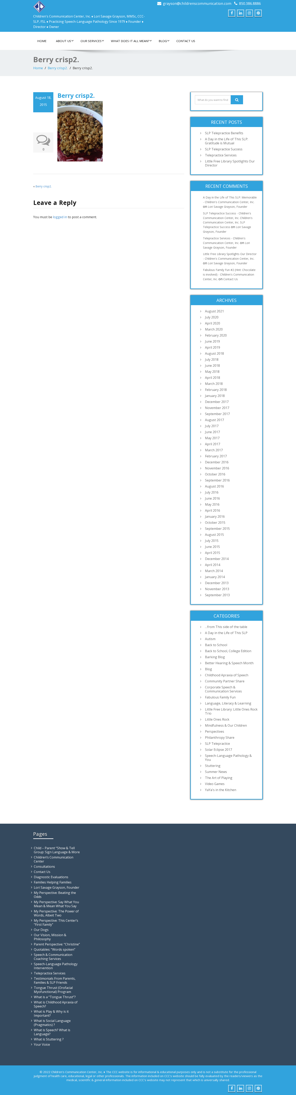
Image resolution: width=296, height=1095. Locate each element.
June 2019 (212, 341)
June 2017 (212, 432)
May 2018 (212, 372)
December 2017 (217, 402)
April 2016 (212, 510)
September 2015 (217, 529)
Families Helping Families (52, 882)
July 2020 (211, 317)
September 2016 (217, 480)
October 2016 (215, 474)
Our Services (91, 41)
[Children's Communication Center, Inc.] (39, 5)
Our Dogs (41, 930)
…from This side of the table (226, 627)
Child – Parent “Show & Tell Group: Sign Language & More (57, 850)
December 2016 (217, 462)
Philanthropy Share (219, 738)
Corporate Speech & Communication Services (223, 689)
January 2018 (215, 396)
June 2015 (212, 547)
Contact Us (185, 41)
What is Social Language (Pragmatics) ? (52, 1023)
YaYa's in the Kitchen (220, 790)
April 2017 (212, 444)
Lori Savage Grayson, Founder (227, 207)
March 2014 (214, 571)
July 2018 (211, 359)
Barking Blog (215, 657)
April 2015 (212, 553)
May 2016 (212, 504)
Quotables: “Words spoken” (54, 949)
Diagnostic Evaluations (51, 877)
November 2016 (217, 468)
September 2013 (217, 595)
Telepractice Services (221, 155)
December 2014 (217, 559)
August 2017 (214, 420)
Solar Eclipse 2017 (218, 750)
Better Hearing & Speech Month (229, 663)
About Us (63, 41)
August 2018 (214, 353)
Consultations (44, 866)
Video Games (215, 784)
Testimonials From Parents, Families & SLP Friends (55, 980)
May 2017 (212, 438)
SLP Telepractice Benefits (224, 133)
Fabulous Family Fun (220, 697)
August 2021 (214, 311)
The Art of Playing (218, 778)
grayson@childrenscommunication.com (197, 3)
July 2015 (211, 541)
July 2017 (211, 426)
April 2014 (212, 565)
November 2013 (217, 589)
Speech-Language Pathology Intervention (56, 966)
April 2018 (212, 378)
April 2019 (212, 347)
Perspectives (214, 731)
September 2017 (217, 414)
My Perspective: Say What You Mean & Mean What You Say (56, 904)
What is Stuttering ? (49, 1039)
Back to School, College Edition (228, 651)
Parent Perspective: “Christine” (57, 944)
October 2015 (215, 523)
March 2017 (214, 450)
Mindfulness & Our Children (226, 725)
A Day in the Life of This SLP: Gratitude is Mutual (226, 141)
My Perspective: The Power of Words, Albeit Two (56, 913)
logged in (60, 217)
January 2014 (215, 577)
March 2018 (214, 384)
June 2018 (212, 366)
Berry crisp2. (58, 68)
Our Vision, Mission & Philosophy (50, 937)
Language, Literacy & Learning (228, 703)
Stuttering (212, 766)
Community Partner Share (224, 681)
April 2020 (212, 323)
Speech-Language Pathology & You (228, 758)
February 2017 (216, 456)
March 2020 (214, 329)
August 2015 (214, 535)
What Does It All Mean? (130, 41)
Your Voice (42, 1044)
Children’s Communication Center (53, 859)
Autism (210, 639)
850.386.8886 (250, 3)
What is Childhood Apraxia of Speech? (56, 1004)
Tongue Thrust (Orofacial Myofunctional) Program (53, 990)
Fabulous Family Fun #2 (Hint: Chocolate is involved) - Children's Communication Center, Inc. (229, 274)
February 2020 (216, 335)
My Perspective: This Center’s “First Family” (56, 922)
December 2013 (217, 583)
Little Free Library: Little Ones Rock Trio (231, 711)
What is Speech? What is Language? (52, 1032)
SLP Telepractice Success (223, 149)
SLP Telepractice (217, 744)
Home (42, 41)
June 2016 (212, 498)
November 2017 (217, 408)
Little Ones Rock (217, 719)
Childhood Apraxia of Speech (226, 675)
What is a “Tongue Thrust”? (55, 997)
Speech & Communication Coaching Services (53, 956)
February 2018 (216, 390)
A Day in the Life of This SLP (226, 633)
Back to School (216, 645)
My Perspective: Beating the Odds (55, 894)
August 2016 (214, 486)
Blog (163, 41)
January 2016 (215, 516)
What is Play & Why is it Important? (51, 1013)
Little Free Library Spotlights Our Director (230, 163)
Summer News (216, 772)
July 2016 (211, 492)
